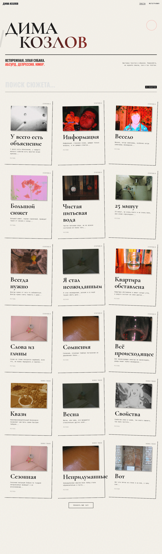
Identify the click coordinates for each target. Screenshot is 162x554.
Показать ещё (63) (81, 505)
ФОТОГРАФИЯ (154, 4)
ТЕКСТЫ (142, 4)
